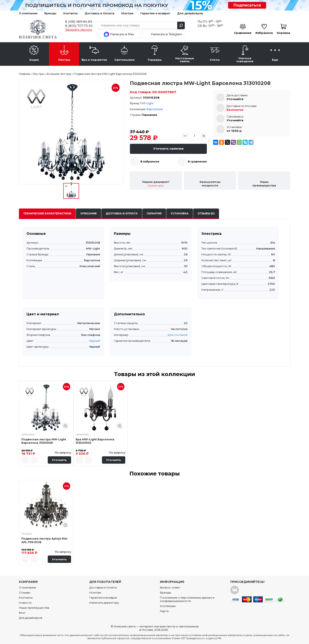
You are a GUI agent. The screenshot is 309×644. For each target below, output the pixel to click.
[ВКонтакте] (215, 142)
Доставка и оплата (122, 213)
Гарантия (154, 213)
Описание (88, 213)
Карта (164, 611)
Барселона (155, 109)
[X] (227, 142)
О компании (28, 13)
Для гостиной (178, 335)
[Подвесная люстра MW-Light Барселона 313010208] (71, 132)
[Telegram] (251, 142)
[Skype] (245, 142)
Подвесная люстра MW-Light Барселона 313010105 (43, 441)
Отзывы (24, 592)
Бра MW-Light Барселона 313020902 (95, 441)
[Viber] (233, 142)
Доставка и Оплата (99, 13)
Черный (94, 340)
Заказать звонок (78, 29)
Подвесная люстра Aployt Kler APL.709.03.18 (44, 540)
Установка (180, 213)
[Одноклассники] (221, 142)
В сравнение (197, 161)
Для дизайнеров (190, 13)
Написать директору (104, 602)
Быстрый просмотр (65, 425)
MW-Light (146, 103)
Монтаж (127, 13)
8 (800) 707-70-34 (78, 26)
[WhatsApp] (239, 142)
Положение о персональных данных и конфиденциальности (187, 599)
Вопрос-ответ (170, 587)
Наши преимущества (34, 607)
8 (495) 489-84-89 (78, 22)
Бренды (50, 13)
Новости (25, 602)
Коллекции (168, 606)
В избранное (149, 161)
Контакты (70, 13)
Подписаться (247, 5)
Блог (22, 612)
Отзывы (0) (206, 213)
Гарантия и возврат (155, 13)
